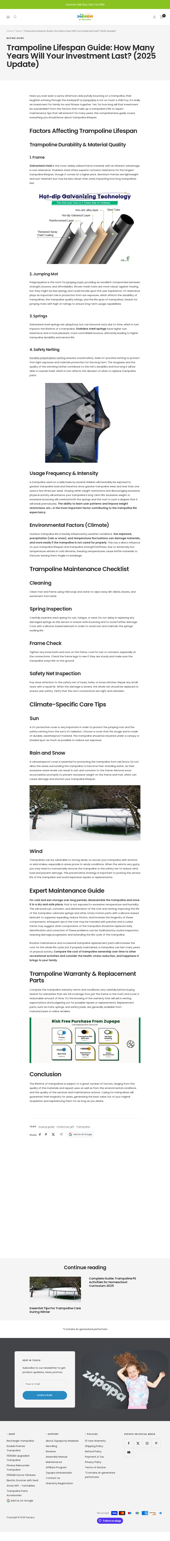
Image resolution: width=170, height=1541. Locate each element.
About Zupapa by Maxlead (62, 1440)
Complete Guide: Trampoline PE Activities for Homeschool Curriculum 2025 (112, 1282)
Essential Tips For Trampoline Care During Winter (55, 1310)
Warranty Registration (59, 1483)
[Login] (154, 17)
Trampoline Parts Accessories (17, 1493)
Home (10, 31)
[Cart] (161, 17)
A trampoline (88, 100)
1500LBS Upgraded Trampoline (18, 1458)
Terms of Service (95, 1467)
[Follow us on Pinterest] (156, 1443)
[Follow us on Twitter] (137, 1443)
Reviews (51, 1451)
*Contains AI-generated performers (100, 1475)
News (19, 31)
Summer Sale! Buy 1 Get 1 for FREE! (85, 4)
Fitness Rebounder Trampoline (18, 1467)
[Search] (15, 16)
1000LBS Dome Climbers (21, 1475)
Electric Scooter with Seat (23, 1480)
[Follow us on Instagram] (147, 1443)
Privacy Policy (93, 1462)
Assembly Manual (56, 1456)
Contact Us (53, 1478)
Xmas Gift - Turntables (21, 1485)
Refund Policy (93, 1451)
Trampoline (83, 1126)
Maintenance (54, 1462)
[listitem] (40, 1134)
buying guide (15, 38)
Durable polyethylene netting (48, 358)
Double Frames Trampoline (16, 1448)
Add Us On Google (21, 1500)
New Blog (51, 1446)
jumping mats (75, 282)
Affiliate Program (56, 1467)
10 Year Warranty (95, 1440)
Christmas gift (65, 1126)
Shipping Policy (94, 1446)
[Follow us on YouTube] (128, 1452)
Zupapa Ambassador (59, 1472)
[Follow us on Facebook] (128, 1443)
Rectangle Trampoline (20, 1440)
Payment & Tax (94, 1456)
